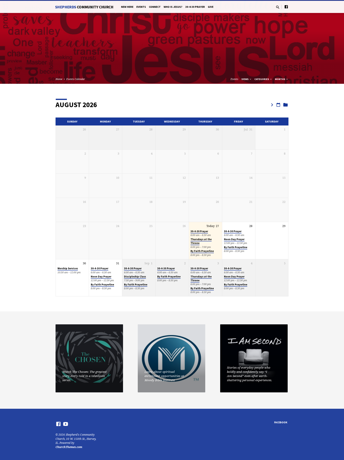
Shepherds (84, 6)
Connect (155, 7)
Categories (262, 79)
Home (59, 79)
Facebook (280, 422)
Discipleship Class (135, 276)
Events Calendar (75, 79)
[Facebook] (286, 7)
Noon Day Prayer (234, 239)
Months (280, 79)
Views (245, 79)
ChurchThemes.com (69, 447)
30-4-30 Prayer (195, 7)
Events (141, 7)
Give (210, 7)
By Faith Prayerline (202, 251)
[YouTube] (65, 424)
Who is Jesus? (173, 7)
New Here (127, 7)
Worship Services (68, 268)
